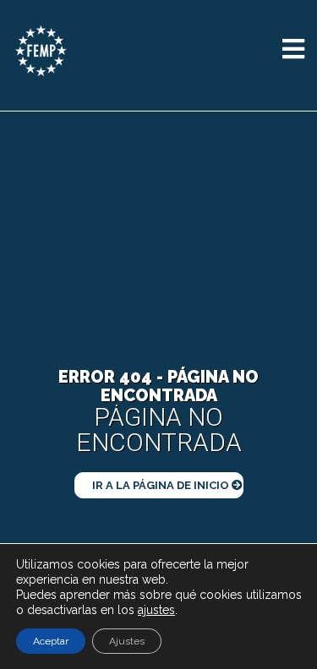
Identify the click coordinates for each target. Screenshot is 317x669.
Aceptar (50, 641)
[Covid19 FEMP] (41, 50)
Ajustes (127, 641)
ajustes (156, 610)
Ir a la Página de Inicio (162, 485)
